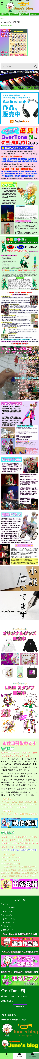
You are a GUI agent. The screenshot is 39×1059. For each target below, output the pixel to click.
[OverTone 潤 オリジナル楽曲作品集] (19, 80)
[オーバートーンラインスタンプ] (19, 708)
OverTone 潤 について (9, 907)
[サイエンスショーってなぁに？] (19, 263)
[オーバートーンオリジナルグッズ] (19, 653)
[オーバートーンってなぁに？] (19, 483)
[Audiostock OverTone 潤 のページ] (19, 108)
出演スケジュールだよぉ (24, 14)
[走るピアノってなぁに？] (19, 538)
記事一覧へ (6, 904)
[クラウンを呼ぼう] (20, 961)
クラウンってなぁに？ (11, 919)
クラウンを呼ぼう (8, 915)
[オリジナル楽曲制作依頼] (19, 823)
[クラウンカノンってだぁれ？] (19, 428)
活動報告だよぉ (9, 922)
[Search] (36, 66)
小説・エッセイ (7, 926)
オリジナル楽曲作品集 (14, 14)
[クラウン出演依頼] (19, 884)
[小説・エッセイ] (19, 593)
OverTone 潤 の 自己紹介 (5, 14)
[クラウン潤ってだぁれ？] (19, 208)
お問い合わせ (20, 1007)
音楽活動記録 (9, 911)
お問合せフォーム (34, 14)
